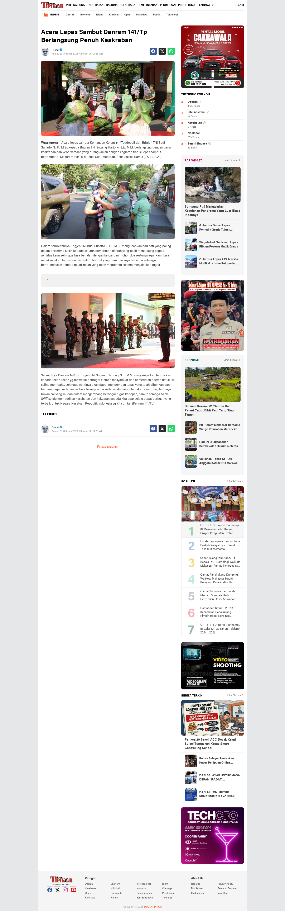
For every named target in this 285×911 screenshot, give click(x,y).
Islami (99, 15)
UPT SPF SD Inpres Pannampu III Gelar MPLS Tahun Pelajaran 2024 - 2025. (220, 628)
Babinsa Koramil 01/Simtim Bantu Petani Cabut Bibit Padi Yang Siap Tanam (209, 410)
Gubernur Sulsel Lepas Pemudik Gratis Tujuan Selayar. (214, 228)
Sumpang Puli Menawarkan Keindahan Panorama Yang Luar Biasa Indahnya (212, 211)
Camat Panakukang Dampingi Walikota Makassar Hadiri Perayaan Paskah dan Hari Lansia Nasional (219, 579)
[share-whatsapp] (171, 51)
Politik (156, 15)
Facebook (50, 895)
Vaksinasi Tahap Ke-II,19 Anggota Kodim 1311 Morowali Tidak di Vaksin (219, 462)
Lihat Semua (230, 160)
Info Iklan (223, 893)
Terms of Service (227, 888)
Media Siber (197, 893)
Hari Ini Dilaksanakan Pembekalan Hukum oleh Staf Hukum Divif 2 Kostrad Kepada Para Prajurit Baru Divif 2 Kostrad (219, 445)
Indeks (55, 15)
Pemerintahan (148, 5)
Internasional (76, 5)
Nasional (112, 5)
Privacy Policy (225, 884)
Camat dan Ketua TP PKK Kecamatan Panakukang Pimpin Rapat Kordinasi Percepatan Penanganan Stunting (216, 612)
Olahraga (128, 5)
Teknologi (172, 15)
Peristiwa (141, 15)
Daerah (70, 15)
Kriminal (114, 15)
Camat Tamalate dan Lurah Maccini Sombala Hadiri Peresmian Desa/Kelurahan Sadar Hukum (217, 595)
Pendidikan (168, 5)
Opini (127, 15)
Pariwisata (116, 893)
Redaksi (195, 884)
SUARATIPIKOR (153, 907)
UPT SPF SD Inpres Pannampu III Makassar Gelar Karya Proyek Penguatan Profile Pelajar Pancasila (220, 529)
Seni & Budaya (197, 143)
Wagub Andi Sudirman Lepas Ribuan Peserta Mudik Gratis (218, 244)
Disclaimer (197, 888)
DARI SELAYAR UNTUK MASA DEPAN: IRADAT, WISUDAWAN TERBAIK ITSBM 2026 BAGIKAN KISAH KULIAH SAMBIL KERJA (220, 778)
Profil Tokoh (187, 5)
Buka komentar (110, 447)
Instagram (65, 895)
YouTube (73, 895)
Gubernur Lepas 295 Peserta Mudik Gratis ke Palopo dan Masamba (218, 262)
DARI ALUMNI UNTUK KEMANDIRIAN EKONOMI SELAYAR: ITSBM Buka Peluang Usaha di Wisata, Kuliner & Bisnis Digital (217, 795)
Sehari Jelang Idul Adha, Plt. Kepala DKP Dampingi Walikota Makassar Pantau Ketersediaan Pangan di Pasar (220, 562)
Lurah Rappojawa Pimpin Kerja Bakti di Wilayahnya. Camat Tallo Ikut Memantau (220, 545)
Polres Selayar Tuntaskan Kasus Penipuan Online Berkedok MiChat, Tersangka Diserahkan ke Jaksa (219, 761)
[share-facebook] (153, 51)
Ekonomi (85, 15)
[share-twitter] (162, 51)
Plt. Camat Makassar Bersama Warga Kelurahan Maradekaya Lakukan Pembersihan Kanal (219, 428)
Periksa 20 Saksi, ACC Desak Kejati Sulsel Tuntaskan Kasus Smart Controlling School (210, 744)
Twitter (57, 895)
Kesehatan (96, 5)
